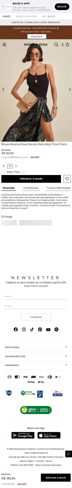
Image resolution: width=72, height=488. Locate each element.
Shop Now (37, 36)
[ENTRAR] (62, 44)
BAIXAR (62, 6)
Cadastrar (36, 317)
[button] (67, 91)
